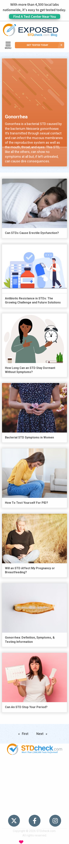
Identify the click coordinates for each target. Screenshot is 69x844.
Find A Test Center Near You (34, 16)
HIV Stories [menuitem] (34, 787)
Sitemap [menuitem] (34, 802)
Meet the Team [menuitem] (34, 809)
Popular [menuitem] (35, 766)
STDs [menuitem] (34, 773)
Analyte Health (55, 841)
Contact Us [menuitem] (35, 794)
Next (42, 734)
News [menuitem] (34, 780)
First (25, 734)
